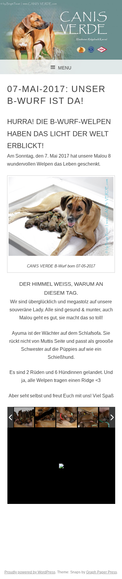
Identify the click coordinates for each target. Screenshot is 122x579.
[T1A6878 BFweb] (24, 417)
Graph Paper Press (101, 572)
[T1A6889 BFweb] (88, 417)
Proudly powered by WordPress (29, 572)
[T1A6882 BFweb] (66, 417)
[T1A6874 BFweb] (45, 417)
